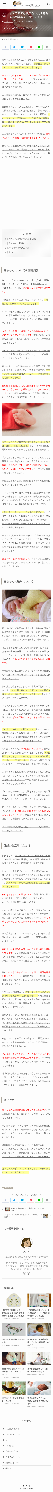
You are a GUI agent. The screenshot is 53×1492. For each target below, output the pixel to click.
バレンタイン (12, 1434)
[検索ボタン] (48, 4)
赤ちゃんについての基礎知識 (22, 239)
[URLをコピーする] (47, 47)
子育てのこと (12, 1457)
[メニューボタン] (4, 4)
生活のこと (8, 21)
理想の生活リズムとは (19, 248)
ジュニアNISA (12, 1429)
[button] (5, 47)
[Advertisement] (26, 193)
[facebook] (23, 1486)
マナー (9, 1440)
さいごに (13, 252)
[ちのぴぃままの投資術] (26, 4)
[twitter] (26, 1486)
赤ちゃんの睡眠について (20, 243)
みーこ (26, 1252)
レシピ (9, 1446)
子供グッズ (11, 1451)
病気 (8, 1468)
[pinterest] (28, 1273)
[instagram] (24, 1273)
